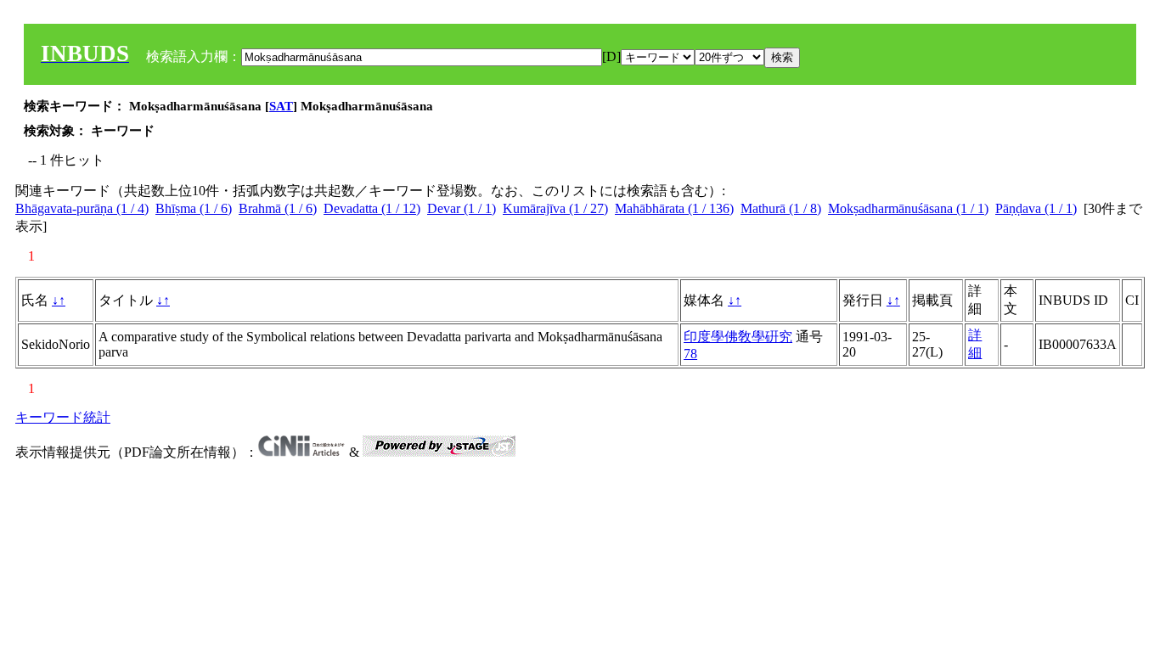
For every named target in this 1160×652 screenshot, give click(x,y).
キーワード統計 (62, 417)
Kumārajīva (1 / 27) (555, 208)
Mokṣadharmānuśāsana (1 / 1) (908, 208)
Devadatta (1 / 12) (372, 208)
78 (690, 353)
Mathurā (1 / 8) (780, 208)
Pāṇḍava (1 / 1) (1036, 208)
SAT (281, 106)
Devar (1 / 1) (461, 208)
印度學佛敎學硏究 (738, 336)
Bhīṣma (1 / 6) (193, 208)
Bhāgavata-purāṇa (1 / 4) (82, 208)
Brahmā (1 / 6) (278, 208)
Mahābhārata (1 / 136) (674, 208)
